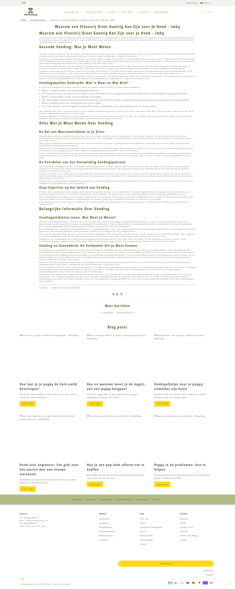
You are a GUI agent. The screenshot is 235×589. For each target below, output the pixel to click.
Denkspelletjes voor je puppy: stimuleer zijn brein (179, 386)
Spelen (127, 12)
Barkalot (184, 519)
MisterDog (46, 584)
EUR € (206, 3)
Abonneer (161, 12)
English (210, 575)
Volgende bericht (124, 313)
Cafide (183, 523)
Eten (113, 12)
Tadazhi (184, 531)
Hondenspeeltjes (124, 499)
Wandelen (72, 12)
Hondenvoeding (38, 20)
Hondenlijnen (106, 499)
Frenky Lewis (186, 527)
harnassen (91, 499)
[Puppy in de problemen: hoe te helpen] (184, 438)
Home (23, 20)
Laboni (183, 540)
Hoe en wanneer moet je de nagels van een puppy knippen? (116, 386)
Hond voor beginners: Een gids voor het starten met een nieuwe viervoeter (49, 469)
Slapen (143, 12)
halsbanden (77, 499)
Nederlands (191, 3)
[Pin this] (122, 295)
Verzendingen (146, 540)
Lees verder (27, 404)
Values (143, 523)
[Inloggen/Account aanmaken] (206, 12)
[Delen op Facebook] (113, 295)
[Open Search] (202, 12)
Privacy (143, 531)
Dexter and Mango (189, 536)
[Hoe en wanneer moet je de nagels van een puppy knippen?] (117, 357)
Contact (143, 544)
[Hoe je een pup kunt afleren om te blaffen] (117, 438)
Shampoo (157, 499)
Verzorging (94, 12)
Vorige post (107, 313)
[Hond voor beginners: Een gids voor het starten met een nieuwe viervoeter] (50, 438)
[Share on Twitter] (117, 295)
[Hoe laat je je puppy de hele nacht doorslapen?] (50, 357)
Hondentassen (142, 499)
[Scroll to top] (230, 584)
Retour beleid (146, 536)
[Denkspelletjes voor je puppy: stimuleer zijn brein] (184, 357)
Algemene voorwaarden (151, 527)
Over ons (144, 519)
